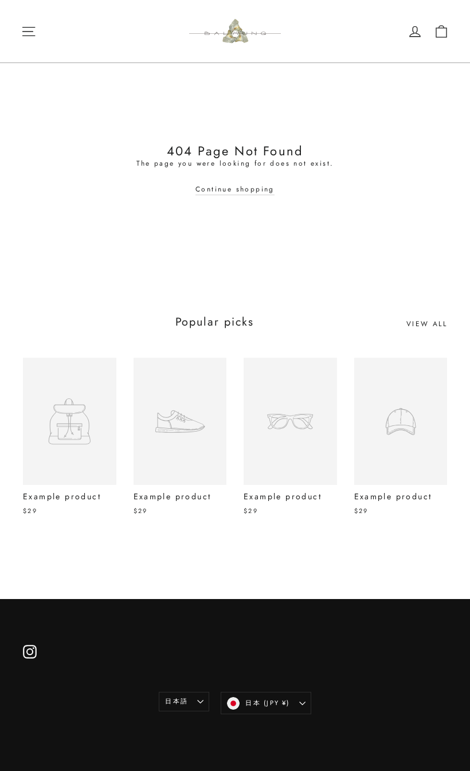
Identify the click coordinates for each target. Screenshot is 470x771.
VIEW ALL (426, 324)
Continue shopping (235, 189)
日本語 (176, 701)
